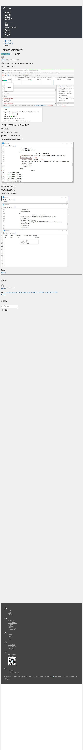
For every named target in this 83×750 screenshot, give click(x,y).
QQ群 (12, 649)
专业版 (9, 19)
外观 (9, 639)
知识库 (10, 625)
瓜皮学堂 (11, 629)
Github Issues (12, 646)
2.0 (8, 17)
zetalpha (3, 59)
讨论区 (8, 41)
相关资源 (4, 310)
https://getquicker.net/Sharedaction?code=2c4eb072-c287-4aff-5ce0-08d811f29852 (31, 292)
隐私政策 (11, 670)
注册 (6, 37)
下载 (9, 15)
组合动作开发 (12, 623)
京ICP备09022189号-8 (43, 676)
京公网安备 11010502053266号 (65, 676)
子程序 (10, 637)
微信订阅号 (11, 656)
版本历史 (11, 627)
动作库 (10, 635)
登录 (8, 35)
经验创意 (10, 43)
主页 (9, 12)
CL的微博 (13, 654)
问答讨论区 (11, 645)
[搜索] (6, 25)
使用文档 (11, 620)
